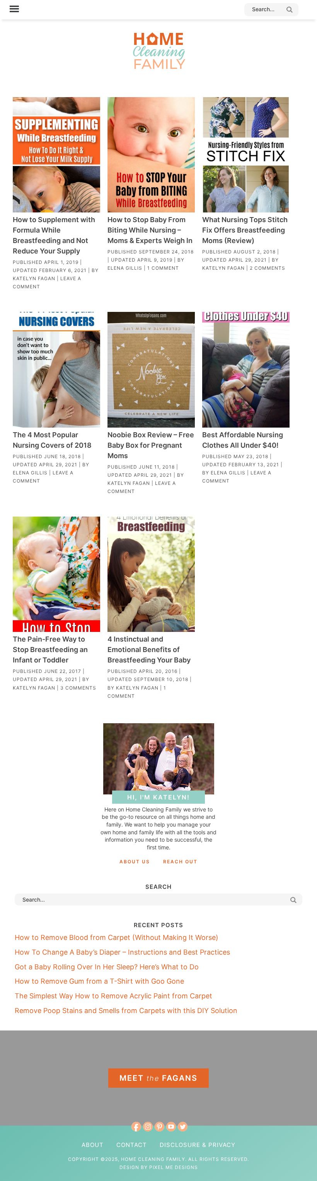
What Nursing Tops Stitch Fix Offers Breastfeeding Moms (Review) (245, 230)
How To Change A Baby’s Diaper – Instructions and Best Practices (122, 952)
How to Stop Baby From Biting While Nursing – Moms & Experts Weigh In (150, 230)
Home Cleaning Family (158, 50)
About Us (134, 861)
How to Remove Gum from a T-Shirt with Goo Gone (99, 981)
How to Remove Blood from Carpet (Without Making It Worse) (116, 937)
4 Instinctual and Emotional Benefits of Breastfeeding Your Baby (149, 649)
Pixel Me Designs (173, 1167)
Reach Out (180, 861)
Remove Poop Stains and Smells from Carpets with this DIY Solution (126, 1010)
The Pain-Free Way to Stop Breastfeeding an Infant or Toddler (50, 649)
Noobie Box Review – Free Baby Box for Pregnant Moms (150, 445)
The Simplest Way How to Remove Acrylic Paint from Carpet (113, 996)
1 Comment (163, 268)
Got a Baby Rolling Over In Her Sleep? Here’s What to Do (107, 967)
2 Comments (267, 268)
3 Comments (78, 688)
